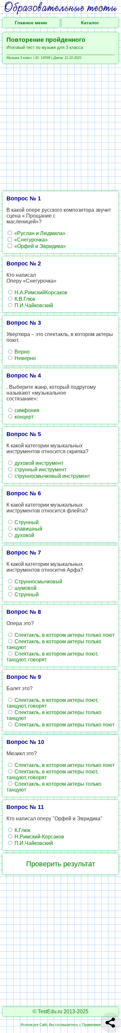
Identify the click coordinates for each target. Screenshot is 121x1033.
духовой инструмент (38, 463)
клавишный (27, 529)
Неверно (24, 358)
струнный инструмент (39, 469)
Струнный (26, 522)
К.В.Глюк (24, 299)
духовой (23, 535)
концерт (23, 417)
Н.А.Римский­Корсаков (40, 292)
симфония (26, 410)
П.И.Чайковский (33, 305)
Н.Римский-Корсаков (38, 836)
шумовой (24, 588)
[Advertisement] (60, 127)
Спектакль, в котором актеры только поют (64, 635)
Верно (21, 351)
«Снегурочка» (30, 239)
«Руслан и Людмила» (39, 233)
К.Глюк (21, 830)
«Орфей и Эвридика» (39, 246)
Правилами (91, 1025)
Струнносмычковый (37, 581)
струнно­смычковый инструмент (51, 476)
